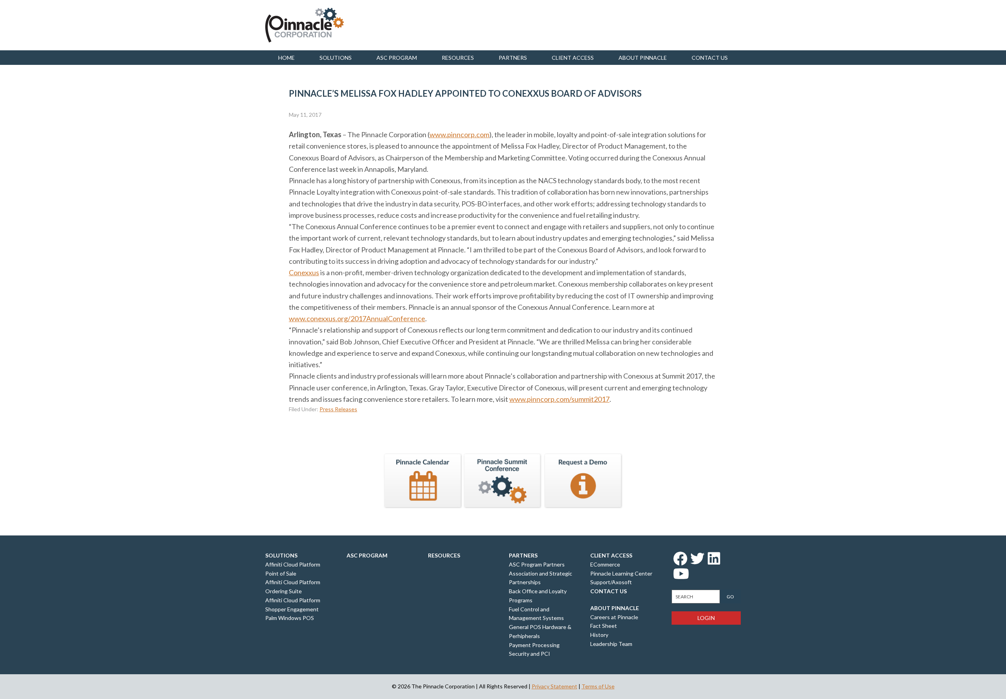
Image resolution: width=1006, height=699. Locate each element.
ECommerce (605, 564)
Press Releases (338, 409)
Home (286, 57)
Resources (458, 57)
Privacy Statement (554, 686)
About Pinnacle (643, 57)
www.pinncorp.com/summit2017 (559, 399)
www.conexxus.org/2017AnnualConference (357, 318)
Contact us (710, 57)
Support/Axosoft (611, 582)
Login (706, 617)
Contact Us (608, 591)
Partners (513, 57)
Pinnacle (304, 25)
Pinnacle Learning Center (621, 573)
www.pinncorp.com (459, 134)
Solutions (335, 57)
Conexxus (304, 272)
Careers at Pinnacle (614, 617)
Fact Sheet (603, 625)
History (599, 634)
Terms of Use (598, 686)
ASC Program (396, 57)
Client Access (573, 57)
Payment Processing (534, 645)
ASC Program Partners (537, 564)
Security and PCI (529, 653)
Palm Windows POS (289, 617)
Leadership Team (611, 643)
